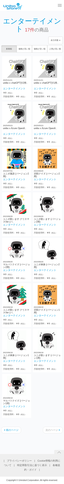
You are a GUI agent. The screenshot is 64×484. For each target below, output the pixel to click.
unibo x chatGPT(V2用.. (15, 82)
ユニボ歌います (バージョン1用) (47, 356)
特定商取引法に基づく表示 (33, 465)
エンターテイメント (14, 88)
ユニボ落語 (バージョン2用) (16, 174)
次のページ (52, 430)
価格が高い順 (24, 49)
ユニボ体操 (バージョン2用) (47, 265)
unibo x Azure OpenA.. (14, 128)
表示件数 (55, 40)
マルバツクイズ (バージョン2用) (16, 265)
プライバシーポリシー (20, 460)
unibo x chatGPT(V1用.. (46, 82)
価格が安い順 (40, 49)
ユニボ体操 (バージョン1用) (16, 356)
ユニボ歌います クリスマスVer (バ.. (16, 220)
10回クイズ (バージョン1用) (47, 311)
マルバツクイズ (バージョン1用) (16, 401)
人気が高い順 (55, 49)
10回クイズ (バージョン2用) (47, 174)
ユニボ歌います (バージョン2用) (47, 220)
